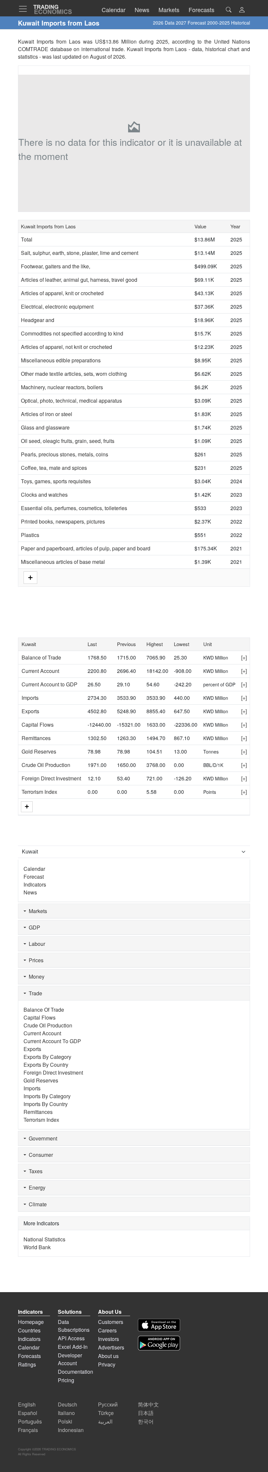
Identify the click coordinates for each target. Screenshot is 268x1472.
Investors (108, 1339)
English (27, 1404)
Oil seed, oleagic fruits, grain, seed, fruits (67, 441)
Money (35, 976)
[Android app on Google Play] (159, 1343)
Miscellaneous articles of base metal (63, 561)
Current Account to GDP (49, 684)
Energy (35, 1187)
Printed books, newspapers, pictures (63, 521)
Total (26, 239)
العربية (105, 1421)
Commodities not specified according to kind (72, 333)
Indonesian (71, 1430)
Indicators (35, 884)
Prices (34, 960)
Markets (36, 911)
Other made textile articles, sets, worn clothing (74, 373)
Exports (30, 711)
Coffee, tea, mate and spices (54, 467)
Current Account (40, 671)
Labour (35, 943)
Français (28, 1430)
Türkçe (106, 1413)
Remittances (36, 738)
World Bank (37, 1247)
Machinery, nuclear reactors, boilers (62, 387)
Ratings (27, 1364)
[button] (241, 10)
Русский (108, 1404)
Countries (29, 1330)
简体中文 (148, 1404)
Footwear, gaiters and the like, (55, 266)
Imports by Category (47, 1096)
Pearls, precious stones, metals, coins (64, 454)
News (30, 892)
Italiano (66, 1413)
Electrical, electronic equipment (57, 306)
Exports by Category (47, 1057)
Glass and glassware (45, 427)
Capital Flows (38, 724)
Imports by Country (46, 1104)
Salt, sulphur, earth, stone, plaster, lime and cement (79, 253)
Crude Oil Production (46, 765)
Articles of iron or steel (46, 414)
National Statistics (44, 1239)
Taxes (34, 1171)
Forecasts (29, 1356)
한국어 (146, 1421)
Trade (34, 993)
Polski (65, 1421)
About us (108, 1356)
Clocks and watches (44, 494)
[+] (244, 657)
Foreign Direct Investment (51, 778)
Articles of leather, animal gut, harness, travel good (79, 279)
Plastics (30, 535)
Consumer (39, 1154)
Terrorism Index (39, 791)
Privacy (106, 1364)
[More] (27, 806)
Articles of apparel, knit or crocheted (62, 293)
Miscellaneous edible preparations (61, 360)
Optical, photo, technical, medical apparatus (71, 400)
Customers (110, 1322)
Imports (30, 697)
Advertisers (111, 1347)
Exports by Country (46, 1064)
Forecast (34, 876)
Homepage (31, 1322)
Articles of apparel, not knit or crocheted (66, 347)
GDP (33, 927)
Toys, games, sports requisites (56, 481)
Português (30, 1421)
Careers (107, 1330)
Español (27, 1413)
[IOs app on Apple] (159, 1325)
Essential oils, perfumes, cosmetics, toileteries (74, 508)
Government (41, 1138)
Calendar (34, 868)
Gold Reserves (39, 751)
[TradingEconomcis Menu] (25, 9)
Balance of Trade (41, 657)
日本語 (146, 1413)
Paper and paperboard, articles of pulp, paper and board (85, 548)
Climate (36, 1204)
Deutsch (67, 1404)
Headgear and (37, 320)
